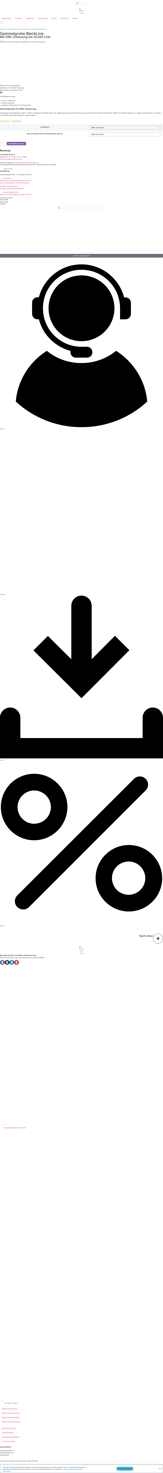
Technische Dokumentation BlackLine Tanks (15, 180)
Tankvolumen (44, 127)
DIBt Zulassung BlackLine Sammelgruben (14, 183)
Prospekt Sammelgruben (9, 186)
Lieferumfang (8, 169)
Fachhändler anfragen (16, 144)
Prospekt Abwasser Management (12, 189)
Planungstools (43, 18)
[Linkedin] (11, 962)
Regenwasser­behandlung (11, 1417)
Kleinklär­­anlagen (7, 1433)
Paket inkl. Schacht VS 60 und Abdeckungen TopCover (45, 133)
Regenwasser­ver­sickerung (11, 1422)
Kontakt (75, 18)
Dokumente (7, 178)
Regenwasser (6, 18)
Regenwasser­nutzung (9, 1409)
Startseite (3, 29)
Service (54, 18)
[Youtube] (16, 962)
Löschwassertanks (8, 1441)
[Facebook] (2, 962)
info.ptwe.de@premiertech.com (11, 159)
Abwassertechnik (13, 29)
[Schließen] (160, 1469)
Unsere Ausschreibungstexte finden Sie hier (15, 194)
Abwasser (18, 18)
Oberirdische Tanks (9, 1428)
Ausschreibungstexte (10, 192)
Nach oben (146, 936)
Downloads (64, 18)
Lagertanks (30, 18)
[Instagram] (7, 962)
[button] (1, 22)
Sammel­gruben (25, 29)
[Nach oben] (158, 939)
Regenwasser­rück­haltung (11, 1413)
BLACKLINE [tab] (4, 200)
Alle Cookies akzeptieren (124, 1468)
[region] (81, 1469)
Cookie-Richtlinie (69, 1469)
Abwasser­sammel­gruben (10, 1437)
